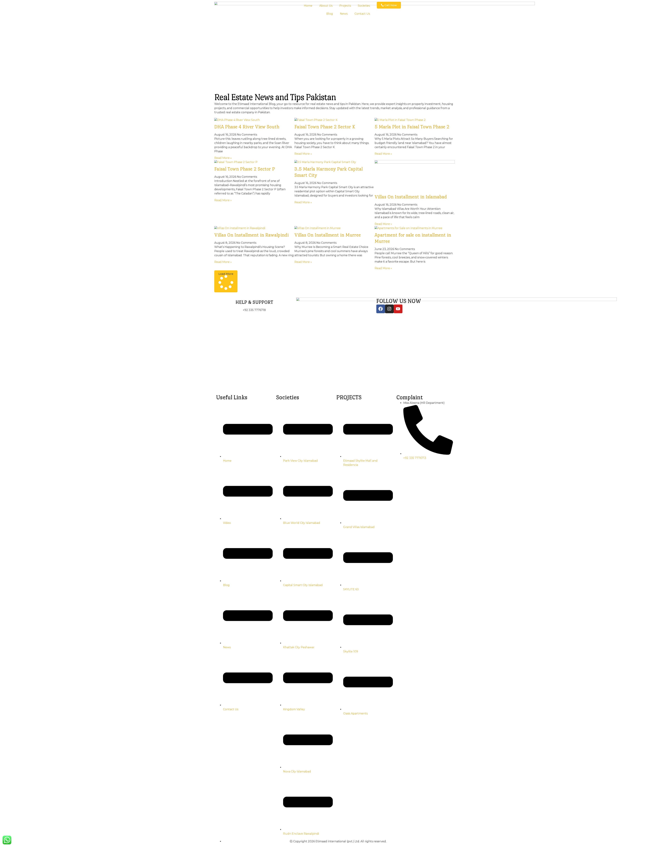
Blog (329, 13)
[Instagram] (389, 309)
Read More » (223, 158)
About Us (325, 5)
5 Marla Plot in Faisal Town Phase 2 (412, 126)
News (344, 13)
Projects (345, 5)
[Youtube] (398, 309)
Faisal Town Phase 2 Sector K (324, 126)
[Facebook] (380, 309)
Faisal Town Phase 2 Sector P (244, 169)
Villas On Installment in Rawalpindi (251, 235)
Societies (364, 5)
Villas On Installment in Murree (327, 235)
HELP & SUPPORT (254, 302)
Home (308, 5)
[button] (225, 281)
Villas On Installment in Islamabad (411, 196)
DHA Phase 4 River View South (246, 126)
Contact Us (362, 13)
